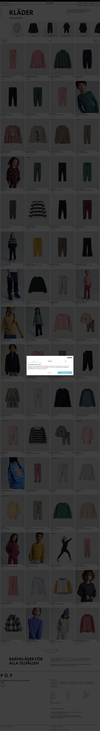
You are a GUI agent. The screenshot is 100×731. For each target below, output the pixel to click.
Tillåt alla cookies (65, 372)
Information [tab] (50, 361)
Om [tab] (65, 361)
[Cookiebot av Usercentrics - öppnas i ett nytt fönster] (67, 357)
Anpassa (49, 372)
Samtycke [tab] (34, 361)
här (47, 368)
